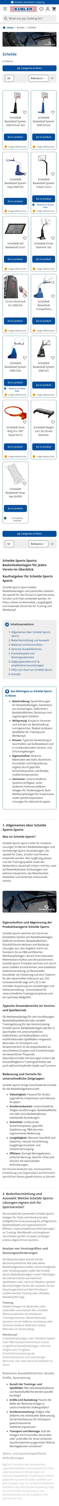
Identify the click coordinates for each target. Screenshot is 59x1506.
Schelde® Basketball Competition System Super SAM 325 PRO (44, 305)
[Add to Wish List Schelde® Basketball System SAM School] (53, 112)
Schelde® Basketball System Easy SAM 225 (15, 183)
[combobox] (29, 18)
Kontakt (16, 674)
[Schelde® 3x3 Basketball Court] (15, 229)
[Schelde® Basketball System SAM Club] (15, 348)
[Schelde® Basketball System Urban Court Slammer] (43, 164)
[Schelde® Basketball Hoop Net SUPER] (15, 474)
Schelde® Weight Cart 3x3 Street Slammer (44, 431)
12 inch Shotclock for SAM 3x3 (15, 303)
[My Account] (48, 9)
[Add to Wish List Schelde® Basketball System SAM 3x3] (53, 358)
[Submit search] (5, 18)
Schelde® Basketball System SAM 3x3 (43, 366)
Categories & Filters (31, 68)
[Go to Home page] (23, 9)
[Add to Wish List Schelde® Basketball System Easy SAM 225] (24, 174)
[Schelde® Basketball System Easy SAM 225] (15, 164)
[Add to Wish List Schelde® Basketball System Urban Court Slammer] (53, 174)
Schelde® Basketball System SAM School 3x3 (15, 121)
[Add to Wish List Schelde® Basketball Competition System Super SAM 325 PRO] (53, 296)
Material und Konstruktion (27, 644)
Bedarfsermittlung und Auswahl (30, 640)
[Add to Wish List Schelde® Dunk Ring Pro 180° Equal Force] (24, 422)
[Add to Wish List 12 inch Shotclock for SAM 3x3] (24, 296)
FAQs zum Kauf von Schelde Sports (31, 669)
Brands (20, 27)
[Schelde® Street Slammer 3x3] (43, 229)
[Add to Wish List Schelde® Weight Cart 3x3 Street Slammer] (53, 422)
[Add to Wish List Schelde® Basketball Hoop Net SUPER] (24, 483)
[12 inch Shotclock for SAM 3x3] (15, 286)
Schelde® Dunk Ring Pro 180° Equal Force (15, 431)
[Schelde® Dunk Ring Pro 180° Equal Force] (15, 412)
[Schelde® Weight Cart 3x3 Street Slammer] (43, 412)
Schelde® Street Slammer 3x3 (43, 245)
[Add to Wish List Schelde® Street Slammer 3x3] (53, 238)
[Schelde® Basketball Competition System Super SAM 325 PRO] (43, 286)
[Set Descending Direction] (52, 78)
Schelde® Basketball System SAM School (43, 121)
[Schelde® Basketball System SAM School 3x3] (15, 103)
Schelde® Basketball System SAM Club (15, 366)
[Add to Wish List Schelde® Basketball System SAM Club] (24, 358)
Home (10, 27)
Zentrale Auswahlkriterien (26, 649)
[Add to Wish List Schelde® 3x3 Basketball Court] (24, 238)
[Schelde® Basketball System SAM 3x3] (43, 348)
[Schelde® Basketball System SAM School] (43, 103)
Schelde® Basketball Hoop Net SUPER (15, 492)
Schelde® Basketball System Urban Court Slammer (43, 183)
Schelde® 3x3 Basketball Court (15, 245)
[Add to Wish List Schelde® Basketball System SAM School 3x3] (24, 112)
